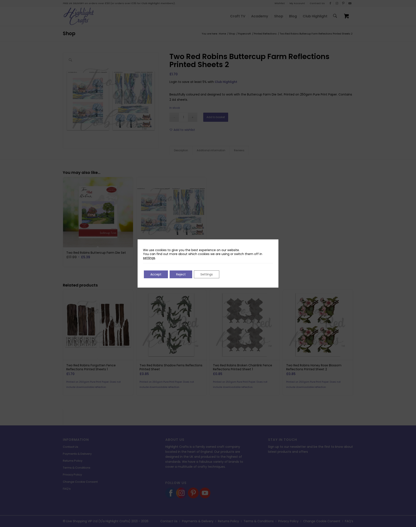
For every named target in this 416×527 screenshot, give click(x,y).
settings (149, 258)
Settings (206, 274)
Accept (155, 274)
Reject (181, 274)
